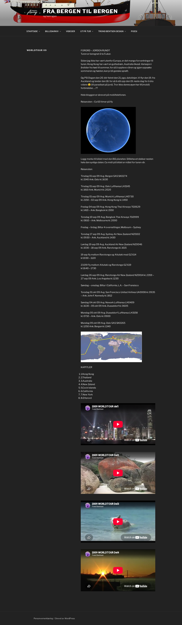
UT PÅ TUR (85, 31)
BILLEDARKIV (52, 31)
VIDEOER (70, 31)
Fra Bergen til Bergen (80, 11)
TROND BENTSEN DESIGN (111, 31)
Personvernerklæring (43, 618)
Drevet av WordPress (65, 618)
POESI (134, 31)
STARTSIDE (32, 31)
